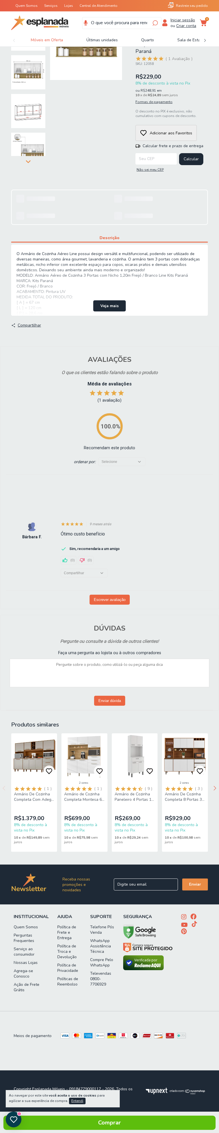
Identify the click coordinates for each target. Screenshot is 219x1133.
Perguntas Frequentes (24, 938)
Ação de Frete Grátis (26, 987)
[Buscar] (154, 23)
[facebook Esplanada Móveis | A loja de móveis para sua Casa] (193, 917)
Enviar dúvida (109, 701)
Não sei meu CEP (150, 169)
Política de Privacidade (67, 967)
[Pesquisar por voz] (85, 23)
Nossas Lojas (26, 962)
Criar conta (186, 25)
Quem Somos (26, 5)
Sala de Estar (189, 40)
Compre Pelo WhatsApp (101, 962)
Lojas (68, 5)
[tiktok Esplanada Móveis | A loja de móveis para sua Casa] (194, 924)
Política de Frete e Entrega (66, 932)
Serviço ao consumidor (24, 951)
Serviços (51, 5)
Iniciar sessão (183, 20)
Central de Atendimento (98, 5)
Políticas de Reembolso (67, 981)
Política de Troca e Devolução (67, 951)
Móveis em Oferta (47, 40)
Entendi (77, 1101)
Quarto (147, 40)
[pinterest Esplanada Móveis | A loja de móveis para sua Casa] (184, 931)
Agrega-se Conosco (23, 973)
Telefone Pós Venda (102, 929)
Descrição (109, 238)
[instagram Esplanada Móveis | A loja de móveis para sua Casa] (183, 917)
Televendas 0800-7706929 (100, 979)
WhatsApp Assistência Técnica (100, 946)
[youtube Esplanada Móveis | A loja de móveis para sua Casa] (184, 925)
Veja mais (109, 306)
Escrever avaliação (109, 600)
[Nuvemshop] (187, 1093)
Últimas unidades (102, 40)
